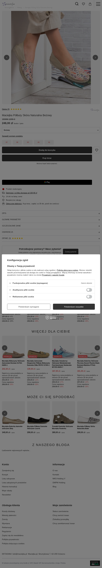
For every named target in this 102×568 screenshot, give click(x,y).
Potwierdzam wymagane (28, 307)
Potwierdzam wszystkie (74, 307)
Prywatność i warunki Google (53, 275)
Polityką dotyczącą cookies (67, 270)
